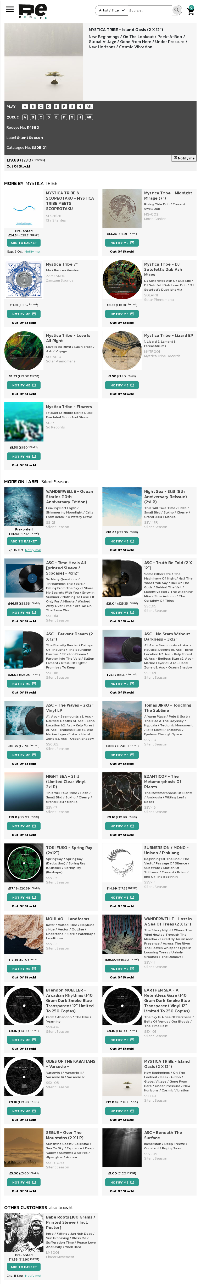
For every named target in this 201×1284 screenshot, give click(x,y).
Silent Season (30, 137)
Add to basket (23, 242)
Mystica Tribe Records (162, 356)
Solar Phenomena (61, 361)
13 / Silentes (56, 220)
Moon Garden (155, 219)
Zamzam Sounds (59, 280)
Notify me (184, 158)
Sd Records (55, 427)
